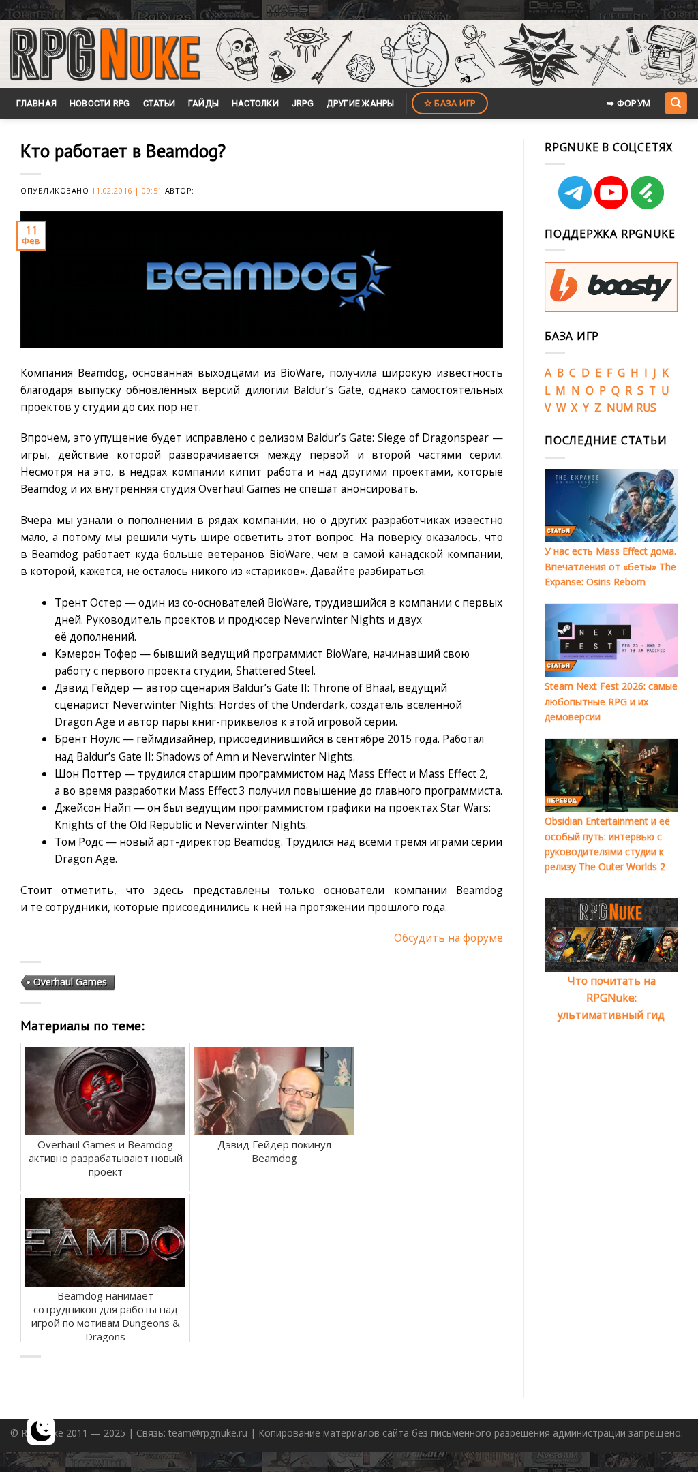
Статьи (159, 103)
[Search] (675, 103)
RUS (646, 407)
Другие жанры (361, 103)
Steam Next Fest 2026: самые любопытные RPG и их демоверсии (611, 701)
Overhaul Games (70, 981)
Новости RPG (100, 103)
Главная (36, 103)
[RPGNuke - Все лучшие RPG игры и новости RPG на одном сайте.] (105, 54)
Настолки (255, 103)
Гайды (203, 103)
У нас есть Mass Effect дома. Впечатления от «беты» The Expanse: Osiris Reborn (610, 566)
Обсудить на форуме (448, 937)
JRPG (303, 103)
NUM (620, 407)
